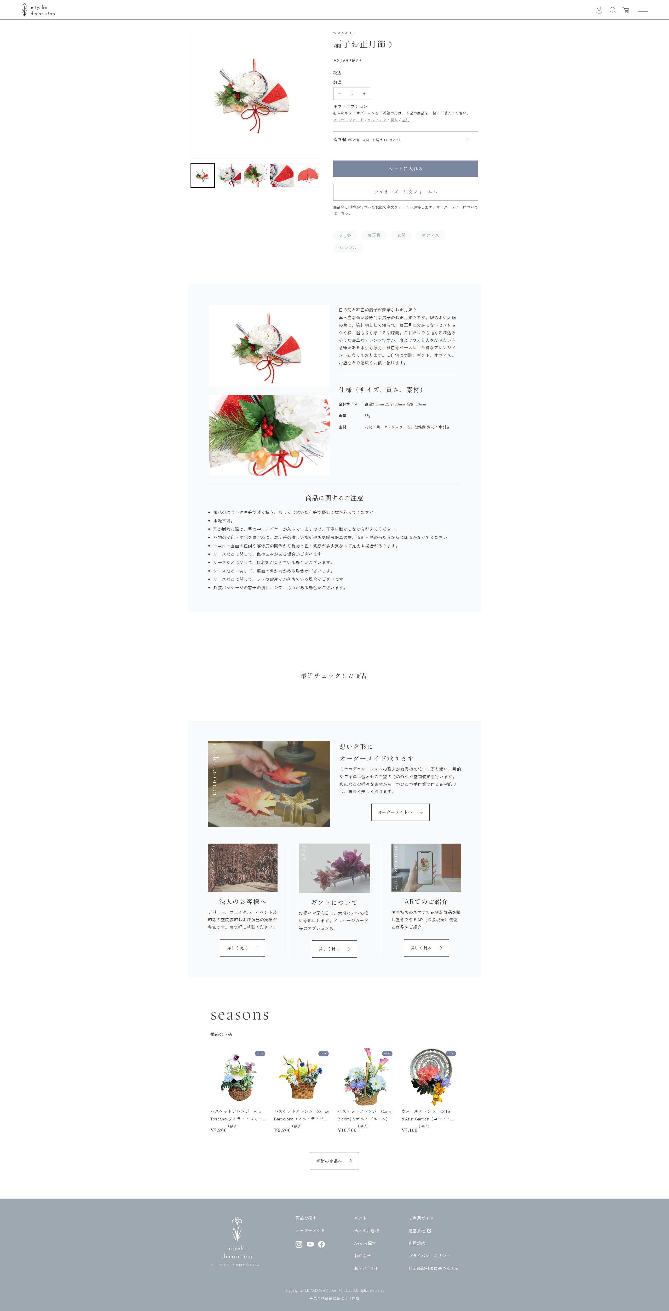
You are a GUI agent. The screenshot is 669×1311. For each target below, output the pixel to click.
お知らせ (362, 1255)
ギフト (360, 1218)
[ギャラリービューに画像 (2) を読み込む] (229, 175)
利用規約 (416, 1243)
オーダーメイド (310, 1230)
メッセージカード (348, 119)
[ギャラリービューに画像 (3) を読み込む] (255, 175)
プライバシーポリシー (429, 1255)
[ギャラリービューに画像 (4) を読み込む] (282, 175)
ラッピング (377, 119)
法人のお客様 (366, 1230)
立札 (406, 119)
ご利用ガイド (421, 1218)
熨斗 (394, 119)
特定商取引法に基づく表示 (433, 1268)
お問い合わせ (366, 1268)
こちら (343, 213)
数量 (337, 82)
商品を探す (306, 1218)
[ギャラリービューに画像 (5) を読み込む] (308, 175)
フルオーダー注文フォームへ (405, 192)
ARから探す (365, 1243)
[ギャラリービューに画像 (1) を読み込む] (203, 175)
